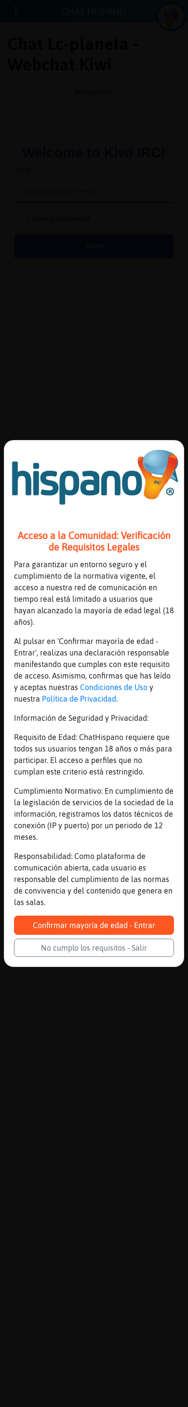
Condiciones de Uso (114, 687)
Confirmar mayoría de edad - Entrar (94, 925)
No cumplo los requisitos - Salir (94, 947)
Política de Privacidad (79, 698)
